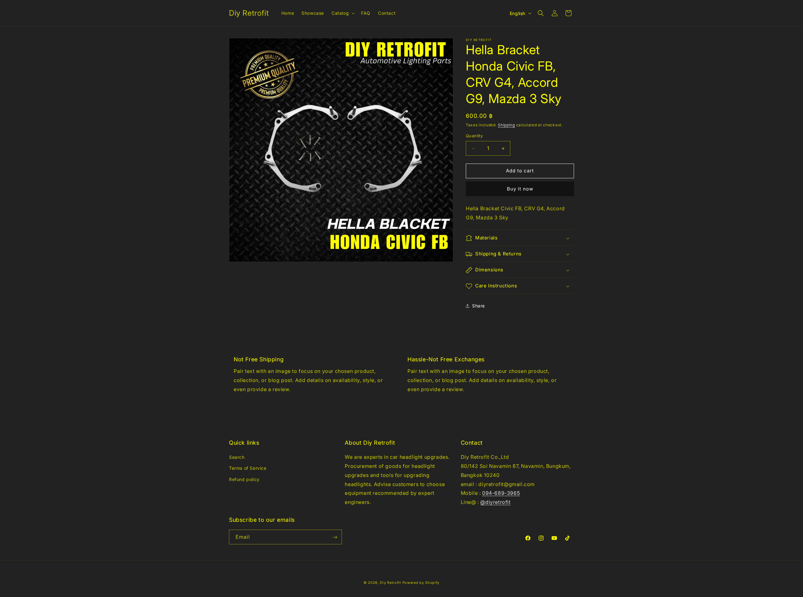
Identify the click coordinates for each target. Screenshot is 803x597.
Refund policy (244, 479)
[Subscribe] (335, 537)
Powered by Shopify (421, 582)
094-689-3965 (501, 493)
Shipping (506, 125)
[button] (342, 13)
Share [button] (478, 305)
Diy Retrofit (390, 582)
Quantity (474, 136)
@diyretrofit (495, 502)
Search (237, 457)
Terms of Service (248, 468)
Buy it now (520, 189)
